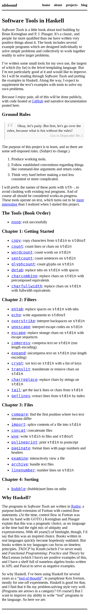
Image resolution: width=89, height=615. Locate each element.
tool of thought (30, 578)
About (58, 5)
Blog (84, 5)
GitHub (37, 101)
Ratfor (75, 506)
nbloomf (9, 5)
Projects (71, 5)
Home (46, 5)
